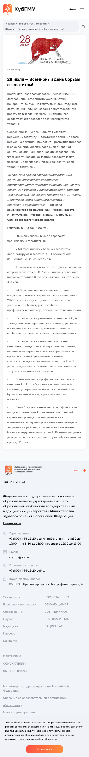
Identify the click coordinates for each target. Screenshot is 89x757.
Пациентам (53, 626)
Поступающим (56, 597)
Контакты (10, 640)
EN (12, 482)
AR (23, 482)
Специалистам (57, 619)
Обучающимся (56, 604)
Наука (7, 619)
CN (18, 482)
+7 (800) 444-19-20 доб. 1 (27, 570)
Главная (10, 23)
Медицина (10, 626)
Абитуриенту (12, 705)
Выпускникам (15, 670)
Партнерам (12, 656)
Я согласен (44, 749)
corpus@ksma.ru (20, 557)
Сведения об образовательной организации (35, 697)
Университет (25, 23)
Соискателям (14, 663)
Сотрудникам (55, 611)
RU (6, 482)
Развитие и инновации (19, 604)
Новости (41, 23)
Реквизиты (12, 523)
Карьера (9, 633)
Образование (12, 611)
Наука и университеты (19, 712)
